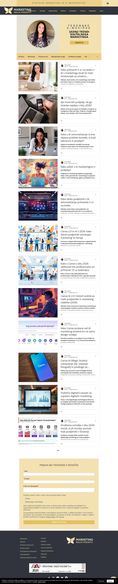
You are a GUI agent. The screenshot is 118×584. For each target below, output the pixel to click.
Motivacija (31, 56)
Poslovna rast (43, 56)
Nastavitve (101, 581)
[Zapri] (116, 581)
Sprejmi (110, 581)
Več (86, 56)
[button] (97, 57)
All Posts (21, 56)
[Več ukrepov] (96, 66)
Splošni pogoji (42, 582)
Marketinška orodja (58, 56)
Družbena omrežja (74, 56)
